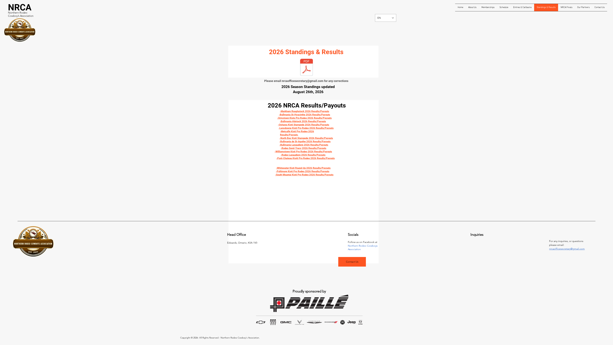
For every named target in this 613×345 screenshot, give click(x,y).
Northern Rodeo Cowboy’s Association (20, 14)
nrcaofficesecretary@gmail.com (302, 81)
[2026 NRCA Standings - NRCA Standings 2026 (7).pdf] (306, 68)
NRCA (19, 7)
